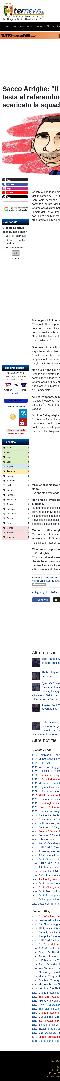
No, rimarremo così (15, 247)
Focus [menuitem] (40, 26)
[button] (16, 253)
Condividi (42, 599)
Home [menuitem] (6, 26)
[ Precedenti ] (16, 393)
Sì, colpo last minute (16, 236)
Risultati (16, 258)
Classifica (10, 442)
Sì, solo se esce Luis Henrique (16, 242)
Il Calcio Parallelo (49, 577)
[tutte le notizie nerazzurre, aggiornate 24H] (23, 10)
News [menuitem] (50, 26)
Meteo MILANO (16, 401)
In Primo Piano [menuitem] (23, 26)
